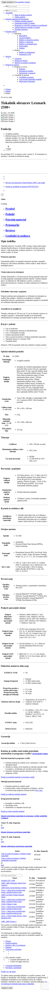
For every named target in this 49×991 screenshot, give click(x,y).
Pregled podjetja (11, 943)
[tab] (26, 208)
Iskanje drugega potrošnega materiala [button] (15, 832)
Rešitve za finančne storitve (29, 40)
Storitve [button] (8, 56)
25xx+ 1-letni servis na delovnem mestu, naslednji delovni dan (13, 891)
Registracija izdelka (26, 71)
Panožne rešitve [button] (11, 32)
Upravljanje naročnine (13, 949)
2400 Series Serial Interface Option (13, 888)
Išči (6, 6)
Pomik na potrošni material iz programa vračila (17, 777)
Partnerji (8, 947)
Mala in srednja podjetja (23, 15)
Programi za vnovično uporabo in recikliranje (31, 25)
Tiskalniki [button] (9, 13)
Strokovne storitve (21, 61)
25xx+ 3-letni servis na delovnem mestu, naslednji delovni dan (13, 900)
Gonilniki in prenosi (26, 77)
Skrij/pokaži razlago (40, 754)
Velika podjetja (20, 17)
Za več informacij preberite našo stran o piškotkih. (24, 983)
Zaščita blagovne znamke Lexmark (27, 27)
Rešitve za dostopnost (27, 52)
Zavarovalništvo (25, 38)
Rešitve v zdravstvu (26, 42)
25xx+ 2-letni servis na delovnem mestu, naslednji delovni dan (13, 908)
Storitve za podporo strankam (25, 63)
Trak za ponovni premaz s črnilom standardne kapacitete (13, 859)
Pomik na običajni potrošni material (13, 794)
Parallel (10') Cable (8, 881)
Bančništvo (23, 36)
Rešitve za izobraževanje (28, 44)
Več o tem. (39, 790)
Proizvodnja (23, 46)
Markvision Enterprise (27, 81)
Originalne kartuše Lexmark (25, 23)
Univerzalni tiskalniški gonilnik (30, 79)
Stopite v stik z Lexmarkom (15, 945)
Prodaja (22, 48)
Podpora (22, 69)
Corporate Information (13, 966)
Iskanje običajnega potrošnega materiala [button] (16, 846)
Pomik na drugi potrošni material (12, 811)
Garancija (18, 59)
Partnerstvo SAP (25, 54)
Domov (8, 89)
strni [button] (2, 828)
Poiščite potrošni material (24, 21)
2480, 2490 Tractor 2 (8, 921)
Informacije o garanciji (27, 73)
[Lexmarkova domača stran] (22, 2)
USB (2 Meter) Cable (9, 904)
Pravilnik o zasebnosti (13, 968)
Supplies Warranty (21, 29)
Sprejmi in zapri (7, 988)
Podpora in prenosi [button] (12, 65)
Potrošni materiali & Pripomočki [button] (17, 19)
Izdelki (7, 91)
